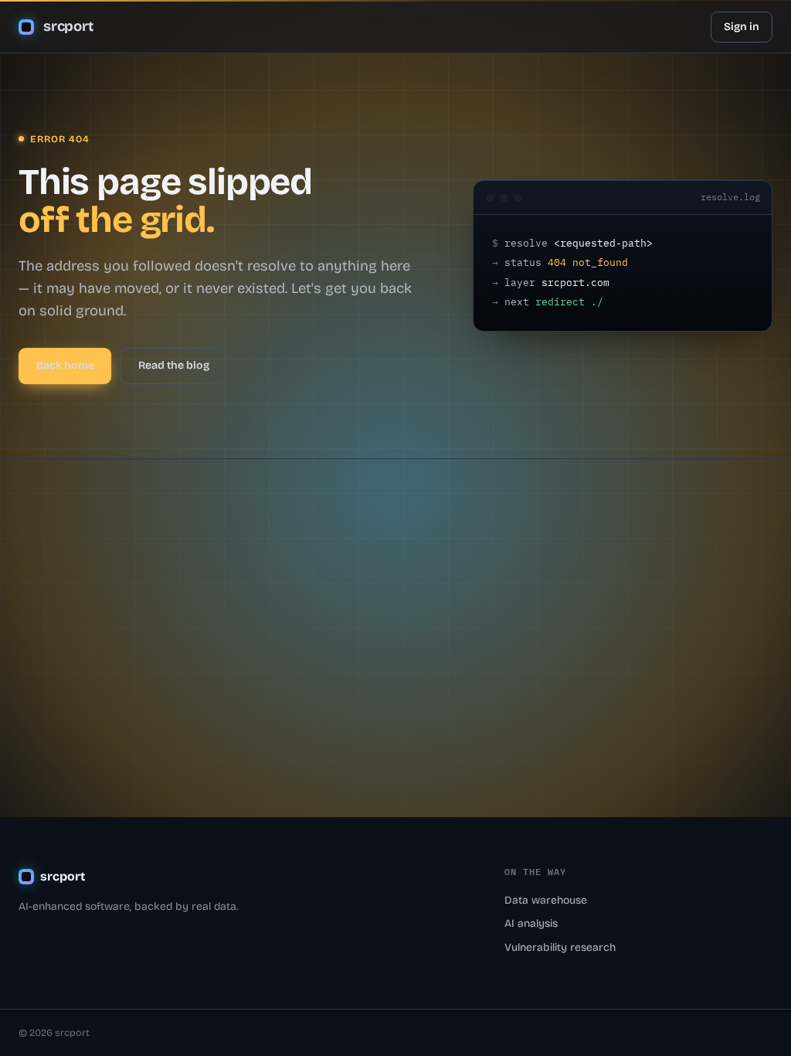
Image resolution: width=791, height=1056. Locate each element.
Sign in (741, 26)
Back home (65, 365)
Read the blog (173, 365)
